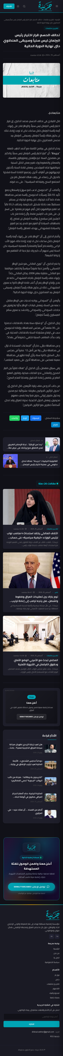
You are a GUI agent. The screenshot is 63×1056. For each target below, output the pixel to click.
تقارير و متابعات (48, 19)
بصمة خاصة (54, 997)
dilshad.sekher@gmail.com (45, 1032)
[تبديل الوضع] (18, 6)
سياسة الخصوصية (52, 962)
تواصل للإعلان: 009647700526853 (32, 716)
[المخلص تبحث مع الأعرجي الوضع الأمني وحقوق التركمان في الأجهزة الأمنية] (31, 634)
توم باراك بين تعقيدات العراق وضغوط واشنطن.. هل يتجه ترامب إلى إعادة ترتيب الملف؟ (35, 601)
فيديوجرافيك (54, 993)
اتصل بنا (56, 957)
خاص (56, 592)
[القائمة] (56, 6)
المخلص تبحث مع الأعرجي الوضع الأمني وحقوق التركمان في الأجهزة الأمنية (36, 662)
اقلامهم (56, 988)
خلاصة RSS (54, 1036)
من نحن (56, 953)
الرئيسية (57, 19)
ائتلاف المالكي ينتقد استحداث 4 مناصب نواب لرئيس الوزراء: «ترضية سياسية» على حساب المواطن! (32, 537)
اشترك (9, 6)
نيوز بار (57, 975)
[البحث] (24, 6)
